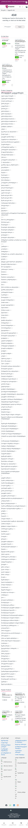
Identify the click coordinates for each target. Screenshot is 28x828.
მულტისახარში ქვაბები (7, 551)
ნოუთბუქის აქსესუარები (8, 227)
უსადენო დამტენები (6, 348)
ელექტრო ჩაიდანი (6, 544)
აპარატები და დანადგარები (8, 381)
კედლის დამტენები (6, 340)
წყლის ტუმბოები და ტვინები (9, 466)
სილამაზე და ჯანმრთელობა (9, 625)
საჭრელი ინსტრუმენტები (8, 446)
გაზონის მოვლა (5, 384)
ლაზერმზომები (5, 409)
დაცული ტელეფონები (7, 305)
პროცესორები (5, 205)
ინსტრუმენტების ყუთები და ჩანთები (11, 404)
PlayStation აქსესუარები (7, 277)
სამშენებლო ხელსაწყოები (8, 379)
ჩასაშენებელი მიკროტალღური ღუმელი (12, 615)
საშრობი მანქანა (5, 523)
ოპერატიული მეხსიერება (8, 203)
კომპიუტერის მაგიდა (7, 292)
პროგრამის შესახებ (22, 763)
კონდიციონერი (5, 500)
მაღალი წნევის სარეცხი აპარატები (10, 414)
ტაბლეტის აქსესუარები (7, 237)
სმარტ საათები (5, 310)
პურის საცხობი (5, 554)
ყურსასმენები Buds (6, 116)
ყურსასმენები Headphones (8, 121)
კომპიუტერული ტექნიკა (7, 147)
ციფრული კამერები (6, 126)
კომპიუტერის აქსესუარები (8, 149)
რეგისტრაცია (21, 772)
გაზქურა (3, 511)
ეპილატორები (5, 628)
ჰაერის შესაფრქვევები (7, 483)
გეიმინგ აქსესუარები (7, 289)
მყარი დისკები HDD (6, 195)
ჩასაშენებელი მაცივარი (7, 612)
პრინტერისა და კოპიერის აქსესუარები (11, 254)
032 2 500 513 (14, 817)
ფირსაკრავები (5, 103)
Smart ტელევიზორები (7, 668)
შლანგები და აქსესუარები (8, 463)
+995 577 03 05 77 (8, 770)
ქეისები (3, 208)
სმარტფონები (5, 323)
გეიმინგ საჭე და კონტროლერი (9, 165)
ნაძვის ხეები (4, 134)
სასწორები (4, 643)
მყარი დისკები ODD (6, 198)
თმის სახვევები (5, 630)
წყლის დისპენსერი (6, 684)
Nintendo (3, 272)
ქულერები (4, 210)
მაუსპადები (4, 175)
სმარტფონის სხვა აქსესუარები (9, 371)
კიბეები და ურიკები (6, 407)
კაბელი (3, 356)
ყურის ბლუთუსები (6, 113)
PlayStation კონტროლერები (8, 279)
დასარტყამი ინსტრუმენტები (9, 391)
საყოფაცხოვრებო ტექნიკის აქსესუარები (12, 521)
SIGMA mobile (4, 302)
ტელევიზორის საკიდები (7, 674)
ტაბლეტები (4, 235)
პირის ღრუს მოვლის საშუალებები (10, 640)
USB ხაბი (3, 157)
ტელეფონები (5, 330)
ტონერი (3, 259)
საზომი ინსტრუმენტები (7, 431)
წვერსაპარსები (5, 645)
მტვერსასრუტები (5, 589)
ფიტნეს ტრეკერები (6, 320)
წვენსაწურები (5, 579)
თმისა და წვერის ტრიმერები (9, 638)
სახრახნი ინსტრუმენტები (8, 451)
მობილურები (4, 297)
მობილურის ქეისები (6, 368)
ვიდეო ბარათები (5, 190)
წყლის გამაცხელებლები (8, 503)
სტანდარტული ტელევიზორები (9, 671)
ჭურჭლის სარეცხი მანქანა (8, 526)
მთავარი (3, 10)
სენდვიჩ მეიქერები (6, 562)
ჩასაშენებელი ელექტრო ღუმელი (10, 607)
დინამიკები (4, 108)
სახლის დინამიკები (6, 101)
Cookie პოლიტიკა (19, 754)
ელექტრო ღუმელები (7, 541)
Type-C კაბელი (5, 363)
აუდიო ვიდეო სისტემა (7, 96)
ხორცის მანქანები (6, 584)
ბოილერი (3, 536)
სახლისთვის (4, 587)
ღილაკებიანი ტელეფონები (8, 333)
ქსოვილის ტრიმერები (7, 600)
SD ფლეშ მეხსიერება (7, 152)
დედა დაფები (5, 185)
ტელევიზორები (5, 666)
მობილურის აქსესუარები (8, 335)
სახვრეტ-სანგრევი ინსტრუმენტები (10, 448)
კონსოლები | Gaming (7, 269)
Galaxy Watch (4, 315)
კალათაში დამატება (10, 46)
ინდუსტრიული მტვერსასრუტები (10, 401)
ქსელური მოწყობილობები (8, 264)
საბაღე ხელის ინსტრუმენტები (9, 428)
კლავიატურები (5, 170)
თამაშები (3, 282)
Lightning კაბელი (5, 358)
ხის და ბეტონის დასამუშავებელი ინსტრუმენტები (10, 472)
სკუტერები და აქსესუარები (8, 139)
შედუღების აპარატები (7, 458)
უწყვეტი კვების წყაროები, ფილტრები (11, 261)
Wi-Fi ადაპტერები (5, 266)
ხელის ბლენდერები (6, 582)
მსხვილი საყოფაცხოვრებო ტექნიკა (11, 508)
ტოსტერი (3, 564)
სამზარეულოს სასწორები (8, 559)
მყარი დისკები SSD (6, 200)
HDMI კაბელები (5, 653)
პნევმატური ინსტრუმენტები (8, 426)
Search (20, 6)
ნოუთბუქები (4, 224)
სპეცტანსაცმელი (6, 453)
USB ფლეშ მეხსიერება (7, 154)
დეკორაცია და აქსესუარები (8, 131)
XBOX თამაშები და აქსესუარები (9, 287)
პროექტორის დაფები (7, 663)
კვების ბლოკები (5, 193)
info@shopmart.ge (8, 761)
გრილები (3, 539)
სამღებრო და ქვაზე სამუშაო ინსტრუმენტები (13, 436)
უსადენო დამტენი (6, 353)
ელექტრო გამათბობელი (8, 495)
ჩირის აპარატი (5, 574)
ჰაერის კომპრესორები (7, 480)
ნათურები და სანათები (7, 592)
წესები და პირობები (20, 744)
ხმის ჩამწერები (5, 180)
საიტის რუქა (4, 742)
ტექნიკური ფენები (6, 456)
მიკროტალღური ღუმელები (8, 546)
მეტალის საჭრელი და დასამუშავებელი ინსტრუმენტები (12, 417)
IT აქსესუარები (5, 162)
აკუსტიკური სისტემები (7, 98)
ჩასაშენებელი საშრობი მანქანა (10, 620)
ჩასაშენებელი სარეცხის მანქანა (10, 617)
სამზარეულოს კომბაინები (8, 556)
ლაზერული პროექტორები (8, 661)
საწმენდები (4, 595)
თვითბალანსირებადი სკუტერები (10, 142)
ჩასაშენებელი (5, 602)
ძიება (19, 26)
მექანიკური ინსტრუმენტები (8, 423)
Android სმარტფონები (7, 325)
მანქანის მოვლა (5, 412)
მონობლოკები (5, 222)
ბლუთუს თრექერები (6, 376)
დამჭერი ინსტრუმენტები (8, 389)
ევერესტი (3, 681)
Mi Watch (3, 317)
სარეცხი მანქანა (5, 39)
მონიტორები (4, 656)
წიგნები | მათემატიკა (7, 676)
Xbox (2, 284)
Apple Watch (4, 312)
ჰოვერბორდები (5, 144)
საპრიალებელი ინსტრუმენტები (9, 441)
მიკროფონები (5, 177)
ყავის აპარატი (5, 569)
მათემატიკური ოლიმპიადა (8, 679)
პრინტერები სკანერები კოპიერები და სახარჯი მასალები (13, 240)
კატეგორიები (4, 106)
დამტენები (4, 338)
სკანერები (4, 256)
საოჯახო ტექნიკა (19, 39)
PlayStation (4, 274)
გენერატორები (5, 386)
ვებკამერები (4, 167)
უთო (2, 597)
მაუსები (3, 172)
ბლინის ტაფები (5, 534)
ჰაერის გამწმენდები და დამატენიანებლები (13, 506)
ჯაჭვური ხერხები (5, 478)
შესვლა (19, 781)
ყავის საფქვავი (5, 572)
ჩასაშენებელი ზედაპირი (8, 610)
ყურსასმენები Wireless (7, 124)
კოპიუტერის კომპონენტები (8, 182)
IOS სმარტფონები (6, 328)
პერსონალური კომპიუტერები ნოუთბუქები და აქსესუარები (13, 214)
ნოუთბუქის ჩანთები (6, 232)
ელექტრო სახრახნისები (7, 396)
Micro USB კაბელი (6, 361)
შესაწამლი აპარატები (7, 461)
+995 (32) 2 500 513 (7, 1)
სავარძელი (4, 294)
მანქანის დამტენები (6, 343)
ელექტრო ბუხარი (6, 493)
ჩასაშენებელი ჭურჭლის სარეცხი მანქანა (12, 623)
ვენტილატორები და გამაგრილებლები (11, 498)
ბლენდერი (4, 531)
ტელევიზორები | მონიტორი (8, 648)
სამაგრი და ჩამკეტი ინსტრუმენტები (11, 433)
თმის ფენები (4, 635)
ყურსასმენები (5, 111)
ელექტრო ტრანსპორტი (7, 136)
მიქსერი (3, 549)
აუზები (3, 129)
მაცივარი (3, 516)
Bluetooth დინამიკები (6, 373)
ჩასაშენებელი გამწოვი (7, 605)
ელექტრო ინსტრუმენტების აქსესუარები (12, 394)
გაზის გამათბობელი (6, 490)
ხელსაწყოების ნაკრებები (8, 469)
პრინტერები (4, 251)
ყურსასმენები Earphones (7, 118)
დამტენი (3, 351)
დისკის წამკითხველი (7, 187)
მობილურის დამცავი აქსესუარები (10, 366)
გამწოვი (3, 513)
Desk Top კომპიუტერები (7, 219)
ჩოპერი (3, 577)
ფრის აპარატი (5, 567)
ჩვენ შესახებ (4, 740)
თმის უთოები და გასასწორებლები (10, 633)
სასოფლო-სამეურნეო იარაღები (10, 443)
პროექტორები (5, 658)
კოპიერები (4, 249)
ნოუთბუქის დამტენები (7, 229)
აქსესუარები (4, 651)
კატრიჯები (4, 246)
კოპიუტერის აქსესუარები (8, 159)
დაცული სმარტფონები (7, 300)
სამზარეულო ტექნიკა (7, 528)
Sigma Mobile (4, 307)
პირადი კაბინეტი (21, 792)
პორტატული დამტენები (7, 345)
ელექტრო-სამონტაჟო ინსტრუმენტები (11, 399)
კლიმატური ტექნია (6, 488)
